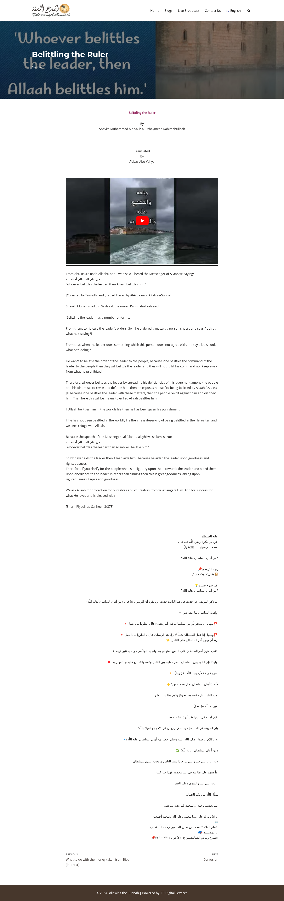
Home (154, 10)
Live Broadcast (188, 10)
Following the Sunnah (123, 893)
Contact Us (213, 10)
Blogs (169, 10)
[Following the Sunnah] (51, 10)
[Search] (248, 10)
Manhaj (37, 67)
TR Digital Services (174, 893)
